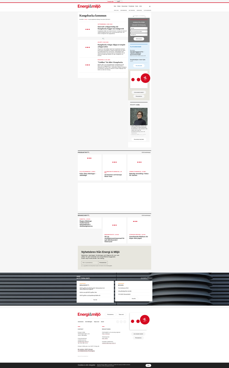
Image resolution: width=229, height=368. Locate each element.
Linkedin (121, 321)
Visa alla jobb (139, 65)
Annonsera (139, 10)
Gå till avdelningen (146, 152)
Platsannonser (147, 10)
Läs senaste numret (139, 92)
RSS (124, 321)
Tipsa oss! (116, 10)
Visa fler (95, 299)
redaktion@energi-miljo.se (109, 343)
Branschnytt (124, 6)
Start (115, 6)
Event (136, 6)
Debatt (118, 6)
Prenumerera (123, 10)
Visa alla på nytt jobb (139, 139)
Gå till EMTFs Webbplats (146, 278)
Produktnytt (131, 6)
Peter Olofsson (106, 333)
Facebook (117, 321)
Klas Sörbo (105, 338)
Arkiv (140, 6)
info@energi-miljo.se (83, 341)
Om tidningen (132, 10)
